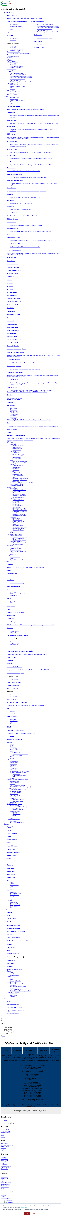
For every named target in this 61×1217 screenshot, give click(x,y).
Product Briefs (4, 1159)
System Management (6, 1182)
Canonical (15, 694)
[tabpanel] (34, 180)
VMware (14, 644)
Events (2, 1149)
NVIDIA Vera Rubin (45, 24)
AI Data (14, 38)
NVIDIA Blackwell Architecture (48, 26)
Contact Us (3, 1196)
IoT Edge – (17, 583)
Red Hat (15, 696)
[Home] (6, 5)
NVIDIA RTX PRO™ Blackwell (48, 27)
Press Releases (4, 1143)
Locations (3, 1195)
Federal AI (16, 50)
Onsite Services (4, 1178)
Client (11, 103)
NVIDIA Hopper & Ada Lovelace (48, 32)
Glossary (3, 1137)
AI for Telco (13, 713)
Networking (13, 102)
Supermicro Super (44, 29)
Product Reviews (5, 1146)
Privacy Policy (24, 1207)
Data (13, 40)
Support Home (4, 1177)
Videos (2, 1163)
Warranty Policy (5, 1187)
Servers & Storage (14, 97)
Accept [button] (27, 1213)
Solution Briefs (4, 1160)
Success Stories (4, 1161)
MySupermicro (4, 1169)
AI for (13, 46)
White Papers (4, 1164)
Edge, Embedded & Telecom (17, 100)
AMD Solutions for (17, 593)
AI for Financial (16, 49)
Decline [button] (34, 1213)
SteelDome (16, 643)
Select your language (6, 1123)
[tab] (35, 97)
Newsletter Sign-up (5, 1198)
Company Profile (5, 1129)
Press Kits (3, 1148)
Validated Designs (5, 1167)
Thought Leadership (6, 1166)
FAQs (2, 1188)
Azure (13, 642)
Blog (2, 1170)
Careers (2, 1134)
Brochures (3, 1157)
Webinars (3, 1150)
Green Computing (5, 1131)
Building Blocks (14, 99)
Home (5, 1120)
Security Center (4, 1185)
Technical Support (5, 1180)
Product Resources (5, 1184)
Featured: (16, 26)
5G (13, 712)
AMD (14, 679)
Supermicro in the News (7, 1145)
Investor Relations (5, 1132)
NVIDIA (42, 30)
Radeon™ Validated (44, 38)
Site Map (3, 1135)
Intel (40, 44)
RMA (2, 1181)
